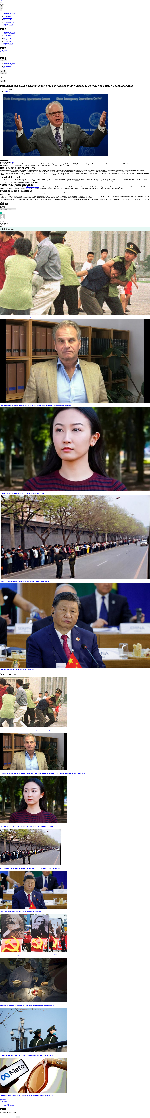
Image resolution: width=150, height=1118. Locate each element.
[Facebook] (1, 58)
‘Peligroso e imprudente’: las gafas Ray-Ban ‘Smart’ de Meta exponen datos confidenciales (26, 1095)
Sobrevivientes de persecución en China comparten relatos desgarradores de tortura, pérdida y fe (23, 317)
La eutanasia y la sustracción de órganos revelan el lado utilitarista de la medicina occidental (27, 1005)
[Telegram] (5, 58)
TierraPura (3, 52)
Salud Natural (7, 66)
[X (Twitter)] (3, 58)
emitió (34, 164)
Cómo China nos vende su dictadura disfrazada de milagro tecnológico (17, 669)
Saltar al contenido (5, 0)
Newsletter (5, 50)
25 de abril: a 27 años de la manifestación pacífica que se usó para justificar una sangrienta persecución (25, 581)
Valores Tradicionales (9, 65)
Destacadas (6, 91)
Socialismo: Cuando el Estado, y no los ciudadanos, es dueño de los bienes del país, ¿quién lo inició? (29, 955)
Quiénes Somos (7, 1104)
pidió (79, 193)
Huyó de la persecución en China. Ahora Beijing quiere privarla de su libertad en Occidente (22, 493)
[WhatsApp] (7, 161)
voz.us (12, 162)
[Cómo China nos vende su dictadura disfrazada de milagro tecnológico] (33, 908)
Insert (17, 1117)
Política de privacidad (9, 1105)
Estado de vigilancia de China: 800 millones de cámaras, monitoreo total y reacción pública (26, 1055)
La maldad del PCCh (9, 63)
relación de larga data (32, 187)
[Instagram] (5, 1109)
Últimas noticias (7, 68)
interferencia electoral (33, 193)
